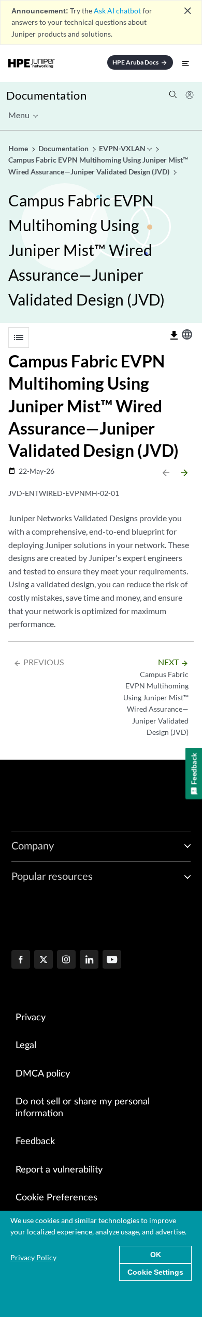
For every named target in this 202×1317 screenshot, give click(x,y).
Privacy (31, 1017)
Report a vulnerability (59, 1170)
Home (19, 148)
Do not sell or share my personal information (83, 1107)
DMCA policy (43, 1074)
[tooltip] (174, 335)
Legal (26, 1045)
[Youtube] (112, 960)
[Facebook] (20, 960)
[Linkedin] (89, 960)
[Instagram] (66, 960)
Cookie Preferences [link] (56, 1197)
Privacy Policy (33, 1257)
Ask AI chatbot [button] (117, 10)
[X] (43, 960)
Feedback (35, 1141)
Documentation (46, 95)
